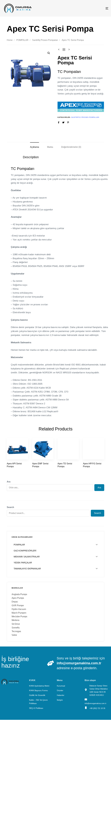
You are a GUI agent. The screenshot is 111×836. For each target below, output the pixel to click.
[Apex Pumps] (81, 107)
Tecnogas (16, 631)
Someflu (16, 627)
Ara (8, 482)
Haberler (60, 695)
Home (10, 40)
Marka (50, 147)
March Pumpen (19, 613)
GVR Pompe (18, 605)
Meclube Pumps (19, 616)
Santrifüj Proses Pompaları (45, 40)
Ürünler (60, 690)
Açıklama (34, 147)
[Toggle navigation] (90, 8)
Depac (15, 602)
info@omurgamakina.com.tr (79, 663)
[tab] (34, 147)
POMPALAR (22, 40)
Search (10, 507)
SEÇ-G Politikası (36, 708)
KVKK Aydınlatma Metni (39, 686)
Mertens (15, 620)
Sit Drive (16, 624)
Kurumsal (61, 686)
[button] (48, 53)
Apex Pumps (18, 598)
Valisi (14, 635)
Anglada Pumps (19, 594)
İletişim (60, 700)
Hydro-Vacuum (19, 609)
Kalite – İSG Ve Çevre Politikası (38, 701)
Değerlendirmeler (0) (71, 147)
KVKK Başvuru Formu (38, 690)
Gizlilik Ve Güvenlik (37, 695)
